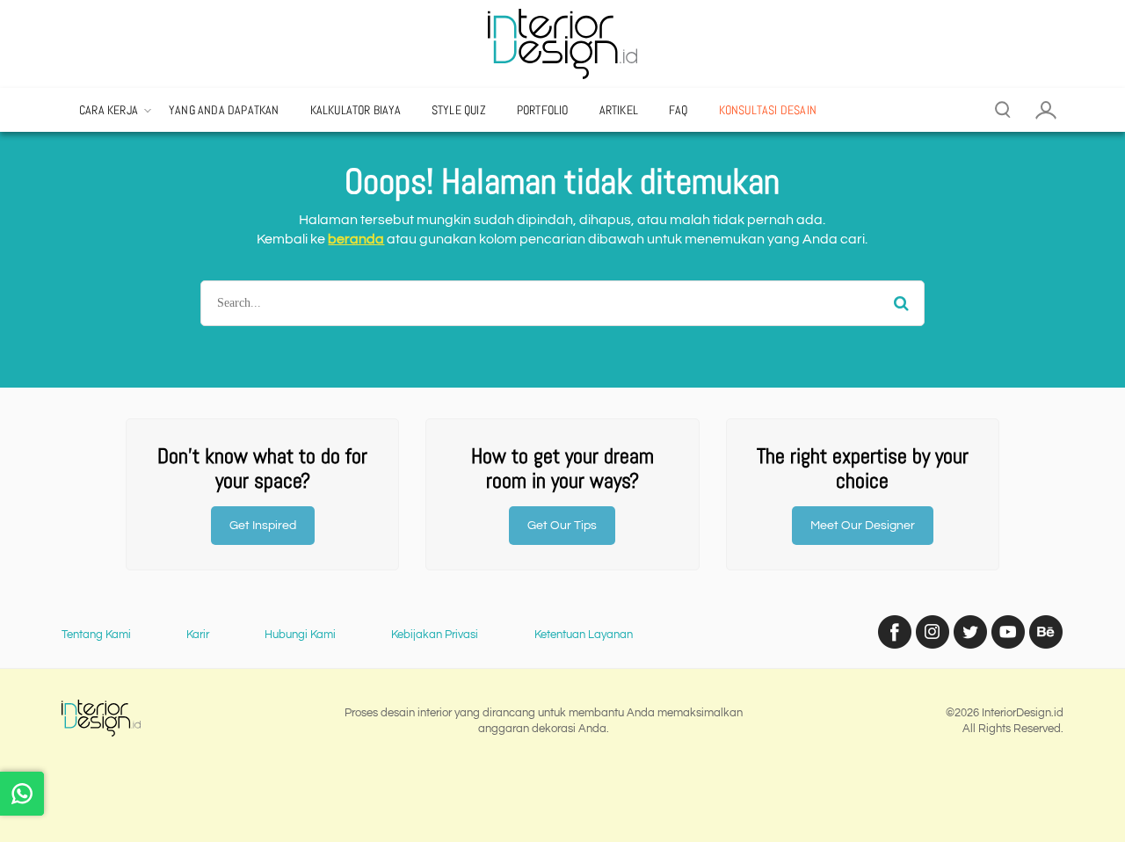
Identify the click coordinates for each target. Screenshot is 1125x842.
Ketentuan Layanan (583, 634)
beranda (356, 239)
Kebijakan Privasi (434, 634)
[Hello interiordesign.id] (22, 794)
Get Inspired (262, 525)
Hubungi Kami (300, 634)
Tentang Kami (96, 634)
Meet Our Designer (862, 525)
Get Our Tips (562, 525)
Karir (197, 634)
